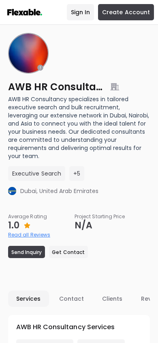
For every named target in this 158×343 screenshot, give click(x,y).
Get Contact (68, 252)
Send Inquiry (26, 252)
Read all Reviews (29, 235)
